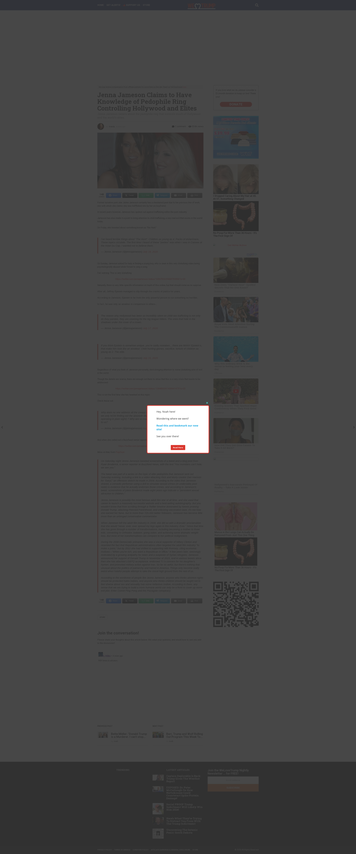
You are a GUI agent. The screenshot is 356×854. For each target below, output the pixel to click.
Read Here (178, 447)
